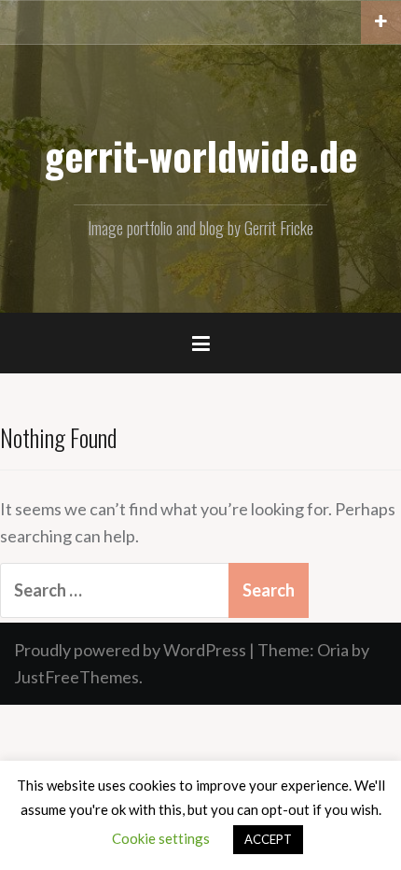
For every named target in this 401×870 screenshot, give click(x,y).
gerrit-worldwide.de (201, 155)
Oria (333, 649)
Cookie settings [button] (161, 838)
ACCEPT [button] (268, 839)
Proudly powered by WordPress (130, 649)
